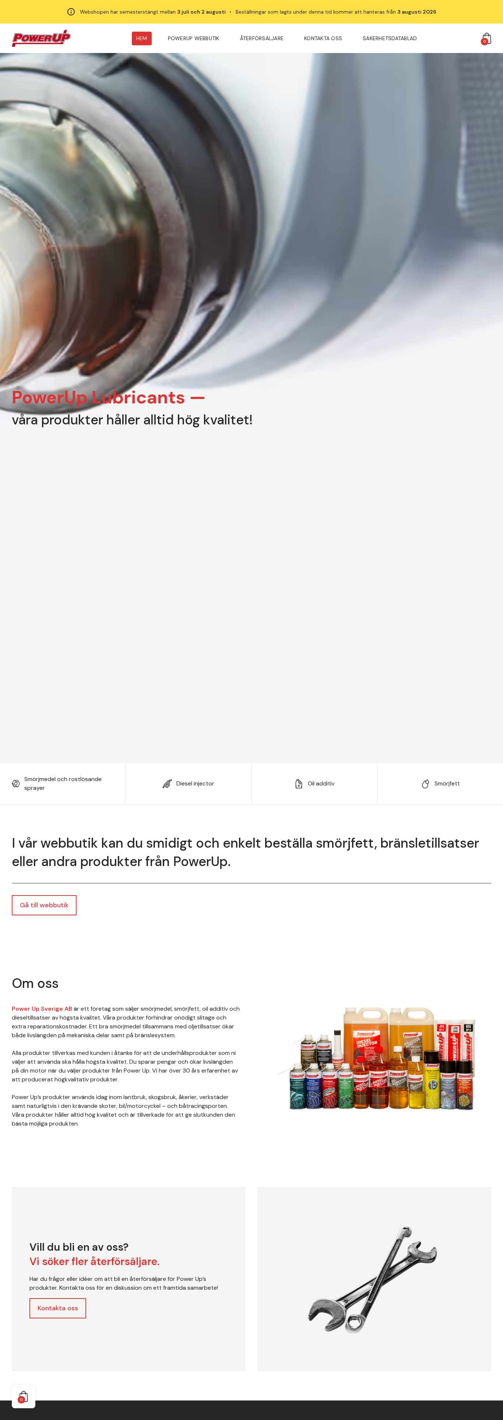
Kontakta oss (323, 38)
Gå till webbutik (44, 905)
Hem (141, 38)
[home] (41, 38)
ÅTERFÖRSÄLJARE (262, 38)
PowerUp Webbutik (193, 38)
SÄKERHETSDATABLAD (390, 38)
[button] (486, 38)
